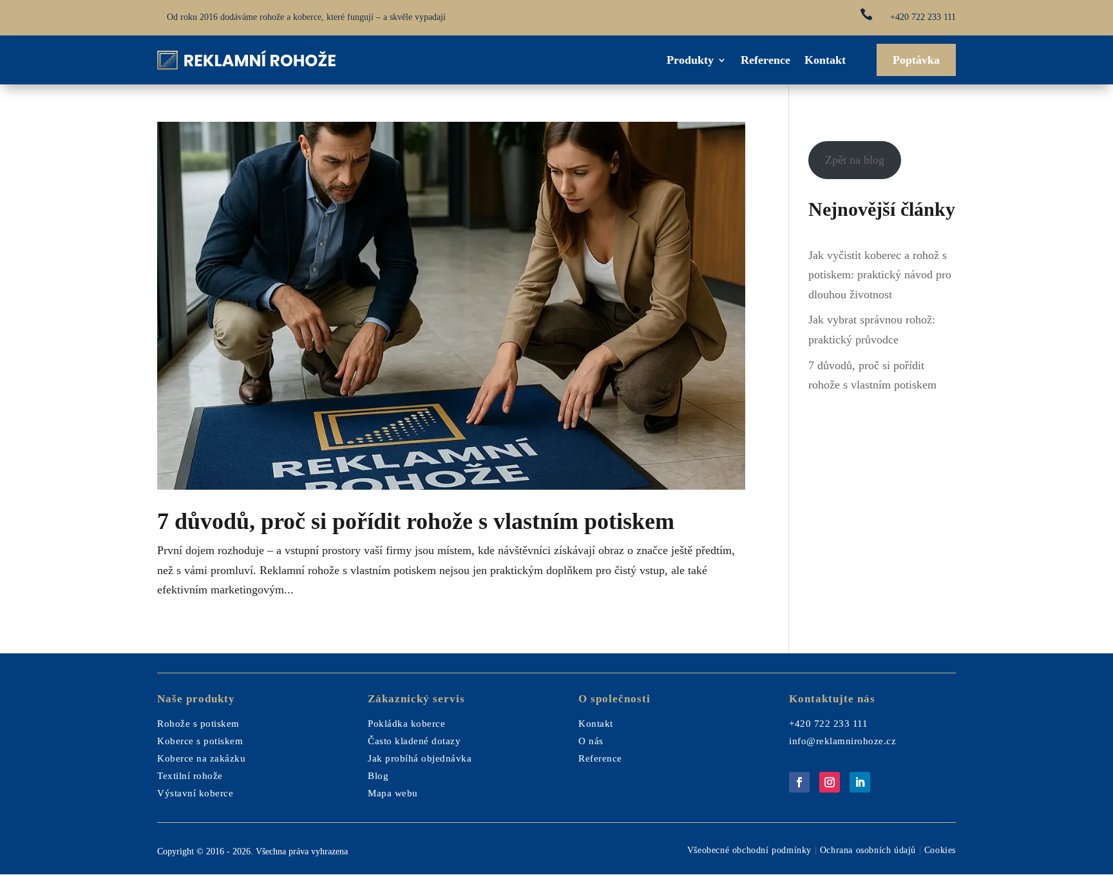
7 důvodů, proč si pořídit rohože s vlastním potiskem (415, 521)
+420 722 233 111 (923, 17)
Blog (378, 776)
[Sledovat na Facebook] (799, 782)
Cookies (940, 850)
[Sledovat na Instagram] (829, 782)
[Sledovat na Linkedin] (860, 782)
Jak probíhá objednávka (419, 758)
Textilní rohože (190, 776)
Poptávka (916, 59)
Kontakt (825, 59)
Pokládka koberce (406, 723)
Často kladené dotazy (414, 741)
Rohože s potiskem (198, 723)
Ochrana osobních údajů (868, 850)
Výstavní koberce (195, 793)
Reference (765, 59)
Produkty (690, 59)
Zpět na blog (854, 159)
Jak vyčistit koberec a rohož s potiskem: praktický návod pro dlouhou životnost (879, 275)
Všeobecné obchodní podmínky (749, 850)
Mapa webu (393, 793)
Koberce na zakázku (201, 758)
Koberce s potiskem (200, 741)
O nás (591, 741)
